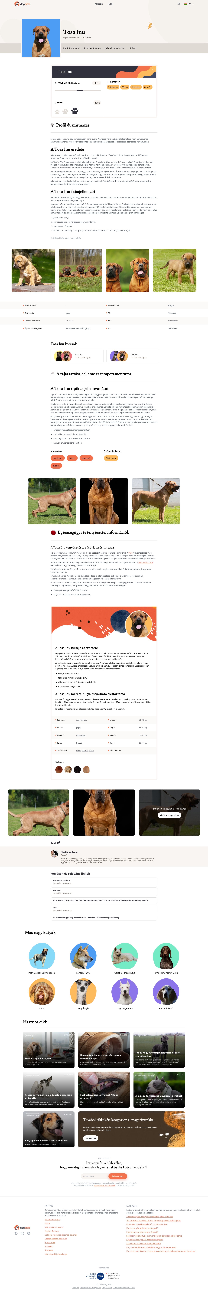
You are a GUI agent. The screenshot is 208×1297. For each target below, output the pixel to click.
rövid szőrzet (81, 720)
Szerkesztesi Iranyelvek (90, 1287)
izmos (78, 750)
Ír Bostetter (50, 1242)
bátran (72, 458)
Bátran (125, 87)
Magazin (99, 4)
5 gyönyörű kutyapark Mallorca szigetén (144, 1239)
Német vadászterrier (54, 1227)
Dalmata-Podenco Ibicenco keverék (61, 1235)
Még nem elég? (104, 1158)
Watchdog (111, 458)
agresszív (86, 458)
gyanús (56, 465)
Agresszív (136, 87)
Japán (68, 313)
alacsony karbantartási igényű (78, 328)
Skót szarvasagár (52, 1219)
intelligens (57, 458)
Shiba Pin (49, 1246)
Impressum (107, 1287)
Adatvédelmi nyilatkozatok (104, 1185)
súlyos (91, 750)
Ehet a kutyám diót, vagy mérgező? (142, 1232)
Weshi (47, 1223)
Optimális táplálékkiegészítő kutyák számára (146, 1224)
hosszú (79, 743)
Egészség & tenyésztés (114, 48)
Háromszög (80, 735)
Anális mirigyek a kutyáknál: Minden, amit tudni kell (149, 1216)
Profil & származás (71, 48)
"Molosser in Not (145, 562)
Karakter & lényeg (92, 48)
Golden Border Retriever (56, 1238)
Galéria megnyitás (169, 815)
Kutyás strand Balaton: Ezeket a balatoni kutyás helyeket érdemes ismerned (160, 1251)
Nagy (97, 102)
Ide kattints (91, 1138)
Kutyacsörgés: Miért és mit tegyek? (142, 1228)
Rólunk (75, 1287)
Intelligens (113, 87)
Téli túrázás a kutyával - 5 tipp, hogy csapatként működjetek (153, 1220)
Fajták (110, 4)
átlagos (171, 305)
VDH (130, 553)
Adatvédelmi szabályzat (124, 1287)
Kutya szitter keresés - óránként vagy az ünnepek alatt (151, 1247)
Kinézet (132, 48)
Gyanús (147, 87)
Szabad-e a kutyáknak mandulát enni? (143, 1243)
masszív (85, 750)
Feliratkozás (117, 1176)
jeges (78, 727)
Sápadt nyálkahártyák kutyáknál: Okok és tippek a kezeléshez (154, 1236)
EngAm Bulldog (52, 1231)
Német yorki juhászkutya (56, 1254)
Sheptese (49, 1250)
